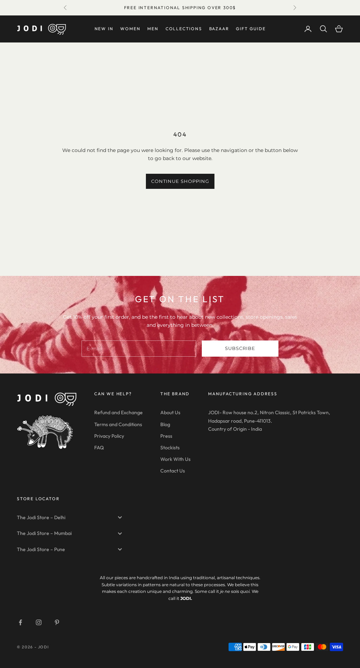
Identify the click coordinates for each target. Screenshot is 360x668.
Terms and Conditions (118, 424)
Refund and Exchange (118, 412)
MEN (152, 28)
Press (166, 436)
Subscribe (240, 348)
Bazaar (219, 28)
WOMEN (130, 28)
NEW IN (104, 28)
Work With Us (175, 459)
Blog (165, 424)
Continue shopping (180, 181)
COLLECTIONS (184, 28)
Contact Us (172, 471)
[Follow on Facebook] (20, 622)
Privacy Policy (109, 436)
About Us (170, 412)
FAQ (99, 447)
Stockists (170, 447)
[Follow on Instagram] (38, 622)
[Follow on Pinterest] (56, 622)
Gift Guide (250, 28)
